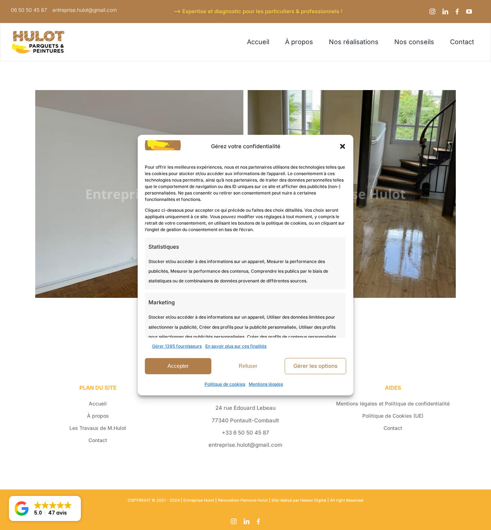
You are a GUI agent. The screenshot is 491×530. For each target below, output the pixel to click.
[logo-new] (38, 33)
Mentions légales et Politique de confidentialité (393, 403)
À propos (98, 416)
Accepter (178, 366)
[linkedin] (445, 11)
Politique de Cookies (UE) (392, 416)
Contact (97, 440)
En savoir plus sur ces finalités (235, 345)
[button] (342, 146)
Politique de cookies (225, 384)
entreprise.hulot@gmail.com (245, 444)
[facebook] (457, 11)
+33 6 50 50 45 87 (245, 432)
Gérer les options (315, 365)
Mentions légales (266, 384)
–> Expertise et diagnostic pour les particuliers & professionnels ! (258, 11)
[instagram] (432, 11)
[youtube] (469, 11)
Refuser (248, 366)
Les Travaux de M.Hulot (97, 428)
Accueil (98, 403)
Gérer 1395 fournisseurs (177, 345)
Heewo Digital (313, 500)
